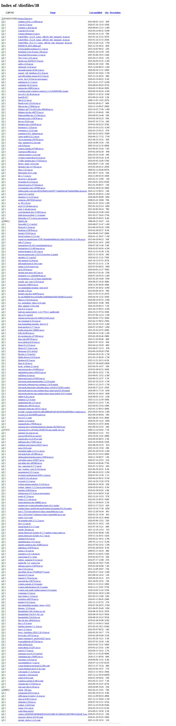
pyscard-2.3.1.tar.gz (26, 481)
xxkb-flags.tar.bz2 (26, 711)
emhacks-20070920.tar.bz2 (30, 200)
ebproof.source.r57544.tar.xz (30, 185)
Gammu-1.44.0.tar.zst (27, 28)
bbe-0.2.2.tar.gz (25, 100)
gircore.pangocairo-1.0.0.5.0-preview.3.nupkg (38, 254)
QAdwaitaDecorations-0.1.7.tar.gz (33, 49)
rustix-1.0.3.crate (25, 517)
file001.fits (22, 221)
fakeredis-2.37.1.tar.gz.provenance (33, 218)
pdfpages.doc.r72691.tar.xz (30, 442)
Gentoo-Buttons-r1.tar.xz (29, 34)
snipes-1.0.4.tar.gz (26, 551)
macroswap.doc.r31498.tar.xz (31, 369)
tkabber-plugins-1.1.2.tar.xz (30, 626)
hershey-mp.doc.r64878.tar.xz (31, 294)
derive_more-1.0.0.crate (28, 164)
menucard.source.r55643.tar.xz (31, 378)
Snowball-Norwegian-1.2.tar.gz (32, 55)
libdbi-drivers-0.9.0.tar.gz (29, 357)
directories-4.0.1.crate (27, 173)
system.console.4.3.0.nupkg (30, 584)
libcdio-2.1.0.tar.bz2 (26, 354)
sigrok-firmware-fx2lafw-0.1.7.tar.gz (34, 536)
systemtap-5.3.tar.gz (26, 593)
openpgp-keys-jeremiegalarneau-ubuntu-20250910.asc (41, 427)
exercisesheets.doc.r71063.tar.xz (32, 212)
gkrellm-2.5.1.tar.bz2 (27, 257)
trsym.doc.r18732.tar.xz (28, 635)
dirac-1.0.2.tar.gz (25, 170)
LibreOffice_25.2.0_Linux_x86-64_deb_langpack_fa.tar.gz (44, 37)
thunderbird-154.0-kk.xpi (29, 617)
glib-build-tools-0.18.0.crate (30, 263)
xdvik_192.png (24, 690)
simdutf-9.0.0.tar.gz (26, 539)
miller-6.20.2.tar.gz (26, 396)
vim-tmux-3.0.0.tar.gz (27, 660)
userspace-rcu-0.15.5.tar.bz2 (30, 653)
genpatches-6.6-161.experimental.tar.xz (35, 245)
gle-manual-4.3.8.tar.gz (28, 260)
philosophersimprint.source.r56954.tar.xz (35, 457)
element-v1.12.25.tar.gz (28, 197)
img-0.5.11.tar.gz (25, 309)
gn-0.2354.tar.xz (25, 269)
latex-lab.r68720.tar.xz (28, 339)
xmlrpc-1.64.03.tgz (26, 705)
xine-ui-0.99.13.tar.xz (27, 699)
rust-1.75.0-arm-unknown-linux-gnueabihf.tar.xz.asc (40, 511)
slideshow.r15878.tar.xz (28, 548)
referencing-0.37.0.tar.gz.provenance (34, 493)
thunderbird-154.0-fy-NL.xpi (30, 614)
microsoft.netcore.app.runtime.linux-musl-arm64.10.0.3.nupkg (45, 393)
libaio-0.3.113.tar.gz (26, 345)
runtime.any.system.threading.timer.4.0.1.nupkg (38, 505)
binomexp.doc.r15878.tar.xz (30, 118)
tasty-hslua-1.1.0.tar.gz (28, 596)
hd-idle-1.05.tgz (25, 291)
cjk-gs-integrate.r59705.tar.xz (30, 139)
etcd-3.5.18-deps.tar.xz (28, 206)
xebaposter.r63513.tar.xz (28, 693)
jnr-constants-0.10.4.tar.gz (29, 321)
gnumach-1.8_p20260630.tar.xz (32, 275)
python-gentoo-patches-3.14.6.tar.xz (33, 484)
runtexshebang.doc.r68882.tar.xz (32, 502)
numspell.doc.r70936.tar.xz (30, 424)
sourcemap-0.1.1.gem (27, 557)
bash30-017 (23, 97)
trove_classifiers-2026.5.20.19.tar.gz (34, 632)
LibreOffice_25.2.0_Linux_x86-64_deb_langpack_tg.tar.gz (44, 40)
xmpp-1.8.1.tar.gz (25, 708)
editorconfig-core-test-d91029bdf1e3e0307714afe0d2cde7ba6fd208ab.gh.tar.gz (52, 191)
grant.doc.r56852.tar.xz (28, 285)
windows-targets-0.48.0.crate (30, 681)
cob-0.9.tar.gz (24, 145)
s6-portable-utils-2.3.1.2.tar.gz (31, 520)
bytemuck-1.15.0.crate (28, 130)
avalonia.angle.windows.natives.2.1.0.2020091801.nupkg (43, 91)
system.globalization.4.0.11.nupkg (33, 587)
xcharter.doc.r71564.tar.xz (29, 684)
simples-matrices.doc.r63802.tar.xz (33, 545)
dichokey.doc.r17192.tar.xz (30, 167)
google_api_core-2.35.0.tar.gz (31, 282)
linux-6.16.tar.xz (25, 363)
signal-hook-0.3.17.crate (28, 526)
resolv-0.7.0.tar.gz (26, 496)
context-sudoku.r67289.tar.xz (30, 148)
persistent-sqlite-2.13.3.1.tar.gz (31, 451)
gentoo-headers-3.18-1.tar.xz (30, 251)
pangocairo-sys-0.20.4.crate (30, 439)
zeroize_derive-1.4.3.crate (29, 720)
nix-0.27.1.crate (25, 418)
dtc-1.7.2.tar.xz (24, 176)
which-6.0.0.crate (25, 678)
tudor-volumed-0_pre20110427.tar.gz (34, 638)
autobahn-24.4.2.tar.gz (28, 85)
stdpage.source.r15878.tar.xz (30, 566)
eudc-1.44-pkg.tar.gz (27, 209)
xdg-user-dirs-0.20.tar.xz (28, 687)
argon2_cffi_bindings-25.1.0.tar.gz (33, 73)
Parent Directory (25, 18)
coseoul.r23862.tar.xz (27, 152)
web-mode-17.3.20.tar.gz (29, 672)
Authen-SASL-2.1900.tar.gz (30, 21)
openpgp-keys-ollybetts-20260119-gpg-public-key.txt (41, 430)
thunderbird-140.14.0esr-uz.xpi (31, 611)
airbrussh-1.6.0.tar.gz (27, 67)
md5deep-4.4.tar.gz (26, 375)
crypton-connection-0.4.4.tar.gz (31, 158)
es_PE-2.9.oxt (24, 203)
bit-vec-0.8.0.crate (26, 121)
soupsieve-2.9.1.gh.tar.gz (29, 554)
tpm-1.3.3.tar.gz (25, 629)
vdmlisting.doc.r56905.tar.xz (30, 656)
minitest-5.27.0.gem (26, 399)
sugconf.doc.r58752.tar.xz (29, 581)
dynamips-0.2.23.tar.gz (28, 182)
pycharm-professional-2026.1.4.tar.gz (34, 475)
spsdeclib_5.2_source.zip (29, 563)
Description (115, 12)
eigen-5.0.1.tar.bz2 (26, 194)
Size (107, 12)
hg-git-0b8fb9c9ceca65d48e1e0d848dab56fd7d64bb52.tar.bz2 (45, 297)
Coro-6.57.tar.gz (25, 25)
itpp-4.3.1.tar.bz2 (25, 315)
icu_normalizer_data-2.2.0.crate (32, 303)
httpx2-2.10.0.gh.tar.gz (28, 300)
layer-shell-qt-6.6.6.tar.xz (29, 342)
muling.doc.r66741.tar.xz (29, 406)
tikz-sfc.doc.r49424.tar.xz (29, 620)
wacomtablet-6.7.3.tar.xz (28, 663)
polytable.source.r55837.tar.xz (31, 460)
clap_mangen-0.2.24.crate (29, 142)
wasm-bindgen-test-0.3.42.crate (31, 669)
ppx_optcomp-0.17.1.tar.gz (30, 466)
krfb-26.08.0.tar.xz (26, 333)
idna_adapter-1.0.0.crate (28, 306)
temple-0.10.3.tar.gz (26, 602)
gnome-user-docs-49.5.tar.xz (30, 272)
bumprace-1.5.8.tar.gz (27, 127)
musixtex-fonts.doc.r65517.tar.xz (32, 409)
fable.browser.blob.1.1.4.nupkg (31, 215)
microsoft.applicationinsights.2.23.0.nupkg (36, 381)
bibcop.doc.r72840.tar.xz (29, 106)
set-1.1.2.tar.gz (24, 523)
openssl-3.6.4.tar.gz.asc (28, 433)
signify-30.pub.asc (26, 529)
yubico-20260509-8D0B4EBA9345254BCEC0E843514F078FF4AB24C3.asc (52, 714)
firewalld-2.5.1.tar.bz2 (27, 224)
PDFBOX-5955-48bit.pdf (29, 46)
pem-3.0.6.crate (25, 448)
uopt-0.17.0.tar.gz (25, 650)
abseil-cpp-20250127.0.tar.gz (30, 61)
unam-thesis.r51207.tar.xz (29, 647)
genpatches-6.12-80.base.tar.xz (31, 248)
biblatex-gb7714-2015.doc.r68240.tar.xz (35, 109)
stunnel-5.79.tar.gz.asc (27, 578)
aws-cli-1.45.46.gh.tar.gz (29, 94)
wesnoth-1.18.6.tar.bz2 (28, 675)
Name (53, 12)
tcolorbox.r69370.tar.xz (28, 599)
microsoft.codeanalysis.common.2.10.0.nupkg (38, 384)
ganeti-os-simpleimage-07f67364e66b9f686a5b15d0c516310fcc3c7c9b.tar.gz (51, 239)
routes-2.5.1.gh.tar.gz (27, 499)
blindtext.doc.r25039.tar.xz (29, 124)
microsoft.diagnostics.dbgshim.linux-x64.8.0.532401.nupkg (44, 387)
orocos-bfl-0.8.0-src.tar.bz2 (30, 436)
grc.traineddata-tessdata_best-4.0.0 (33, 288)
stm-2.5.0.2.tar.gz (25, 569)
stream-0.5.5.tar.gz (26, 575)
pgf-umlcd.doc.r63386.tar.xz (30, 454)
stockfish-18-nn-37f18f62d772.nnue (34, 572)
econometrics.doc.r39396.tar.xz (31, 188)
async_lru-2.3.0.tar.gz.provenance (32, 79)
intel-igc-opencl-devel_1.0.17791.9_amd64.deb (38, 312)
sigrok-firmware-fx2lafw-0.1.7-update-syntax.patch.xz (41, 533)
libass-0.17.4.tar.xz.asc (28, 348)
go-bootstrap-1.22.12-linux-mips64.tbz (35, 279)
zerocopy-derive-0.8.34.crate (30, 717)
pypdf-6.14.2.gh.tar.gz (27, 478)
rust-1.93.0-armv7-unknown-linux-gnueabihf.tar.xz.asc (42, 514)
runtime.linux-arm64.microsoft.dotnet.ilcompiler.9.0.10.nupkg (45, 508)
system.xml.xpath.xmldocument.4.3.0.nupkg (37, 590)
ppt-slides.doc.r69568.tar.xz (30, 463)
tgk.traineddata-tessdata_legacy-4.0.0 (34, 605)
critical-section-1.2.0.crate (29, 155)
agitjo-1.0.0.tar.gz (25, 64)
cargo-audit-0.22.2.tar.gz (28, 136)
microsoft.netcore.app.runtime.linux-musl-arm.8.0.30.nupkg (44, 390)
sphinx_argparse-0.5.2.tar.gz (30, 560)
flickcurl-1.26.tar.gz (26, 227)
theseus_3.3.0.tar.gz (26, 608)
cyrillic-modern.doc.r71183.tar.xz (32, 161)
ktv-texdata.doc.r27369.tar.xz (30, 336)
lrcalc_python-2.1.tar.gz (28, 366)
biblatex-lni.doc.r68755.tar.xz (31, 112)
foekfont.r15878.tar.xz (27, 230)
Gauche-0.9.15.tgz (26, 31)
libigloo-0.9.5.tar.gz (26, 360)
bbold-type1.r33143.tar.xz (29, 103)
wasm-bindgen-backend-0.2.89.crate (34, 666)
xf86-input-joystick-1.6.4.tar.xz (31, 696)
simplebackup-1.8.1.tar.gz (29, 542)
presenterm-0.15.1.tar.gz (28, 472)
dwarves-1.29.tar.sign (27, 179)
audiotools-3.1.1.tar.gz (27, 82)
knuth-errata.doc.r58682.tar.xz (31, 330)
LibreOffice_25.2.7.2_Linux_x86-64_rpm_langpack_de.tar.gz (45, 43)
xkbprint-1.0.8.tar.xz (27, 702)
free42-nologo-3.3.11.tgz (29, 236)
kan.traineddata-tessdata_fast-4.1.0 (33, 324)
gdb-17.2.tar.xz (24, 242)
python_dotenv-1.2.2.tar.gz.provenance (35, 487)
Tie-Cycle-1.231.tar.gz (28, 58)
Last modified (95, 12)
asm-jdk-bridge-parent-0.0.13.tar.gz (33, 76)
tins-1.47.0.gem (25, 623)
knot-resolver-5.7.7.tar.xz (29, 327)
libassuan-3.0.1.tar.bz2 (28, 351)
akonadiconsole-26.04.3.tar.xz (31, 70)
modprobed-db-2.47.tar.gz (29, 402)
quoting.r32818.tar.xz (27, 490)
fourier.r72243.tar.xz (27, 233)
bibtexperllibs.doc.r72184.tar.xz (32, 115)
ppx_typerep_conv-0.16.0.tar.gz (32, 469)
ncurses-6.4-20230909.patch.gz (31, 415)
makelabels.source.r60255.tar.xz (32, 372)
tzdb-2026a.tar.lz (25, 644)
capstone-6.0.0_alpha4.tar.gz (30, 133)
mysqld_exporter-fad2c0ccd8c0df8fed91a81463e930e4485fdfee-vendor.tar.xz (52, 412)
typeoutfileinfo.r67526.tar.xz (30, 641)
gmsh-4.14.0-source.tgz (28, 266)
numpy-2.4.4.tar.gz (26, 421)
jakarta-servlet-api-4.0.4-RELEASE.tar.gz (36, 318)
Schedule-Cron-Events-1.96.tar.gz (33, 52)
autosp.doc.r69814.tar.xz (28, 88)
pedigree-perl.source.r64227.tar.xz (33, 445)
